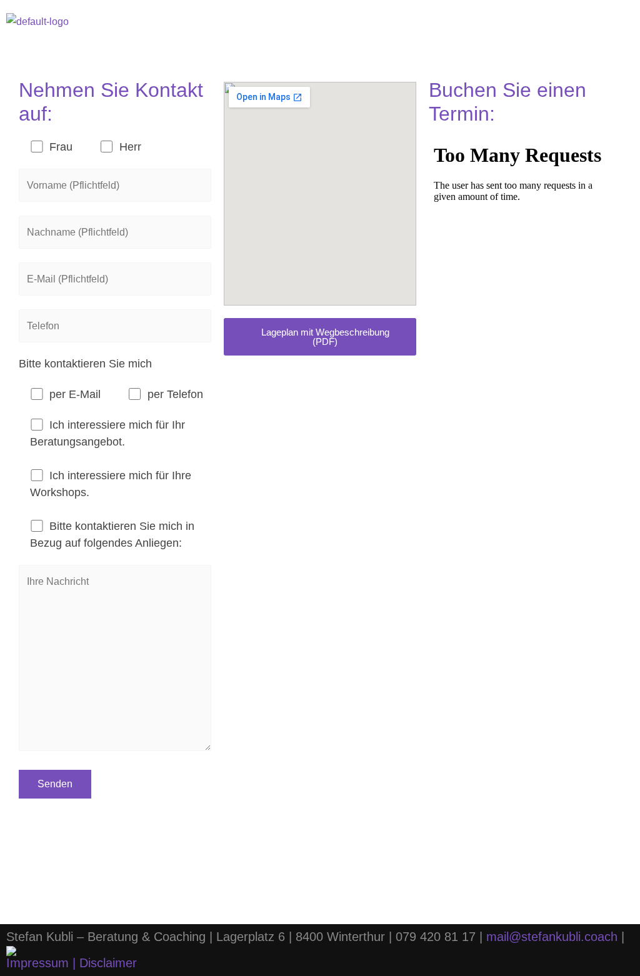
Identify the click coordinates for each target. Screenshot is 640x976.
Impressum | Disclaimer (71, 963)
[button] (616, 21)
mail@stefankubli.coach (552, 937)
